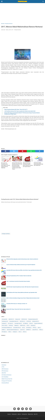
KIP (23, 327)
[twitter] (14, 151)
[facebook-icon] (14, 409)
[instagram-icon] (18, 409)
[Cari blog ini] (43, 1)
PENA (41, 329)
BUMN (3, 329)
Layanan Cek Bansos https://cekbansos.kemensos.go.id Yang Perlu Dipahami (20, 264)
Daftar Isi (19, 414)
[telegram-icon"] (30, 409)
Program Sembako (38, 323)
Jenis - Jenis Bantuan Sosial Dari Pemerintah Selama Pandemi (18, 281)
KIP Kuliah (28, 327)
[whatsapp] (31, 151)
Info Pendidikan (5, 376)
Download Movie (5, 382)
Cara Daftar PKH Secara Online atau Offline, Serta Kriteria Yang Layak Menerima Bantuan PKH (24, 270)
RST (20, 331)
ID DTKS (29, 321)
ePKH (24, 331)
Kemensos (4, 364)
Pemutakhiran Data (13, 321)
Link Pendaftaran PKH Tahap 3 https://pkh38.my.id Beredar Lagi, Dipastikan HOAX (21, 292)
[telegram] (39, 151)
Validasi (16, 325)
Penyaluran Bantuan (33, 319)
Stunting (33, 325)
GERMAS (28, 329)
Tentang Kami (14, 414)
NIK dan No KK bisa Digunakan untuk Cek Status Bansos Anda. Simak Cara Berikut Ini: (22, 259)
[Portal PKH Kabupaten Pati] (22, 1)
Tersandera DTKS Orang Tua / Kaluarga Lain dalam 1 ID (16, 303)
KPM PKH (24, 319)
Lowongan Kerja (18, 323)
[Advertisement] (22, 13)
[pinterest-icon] (26, 409)
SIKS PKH (4, 372)
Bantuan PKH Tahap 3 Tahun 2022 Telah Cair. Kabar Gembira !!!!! (18, 309)
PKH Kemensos (5, 370)
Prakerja (15, 331)
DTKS (31, 323)
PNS (9, 331)
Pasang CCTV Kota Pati (7, 380)
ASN (39, 327)
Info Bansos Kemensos (6, 374)
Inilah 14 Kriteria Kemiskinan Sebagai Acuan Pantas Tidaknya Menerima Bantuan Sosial (22, 298)
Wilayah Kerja (30, 414)
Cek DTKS (22, 321)
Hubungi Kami (24, 414)
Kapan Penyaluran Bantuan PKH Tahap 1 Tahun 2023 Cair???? (15, 109)
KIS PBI (11, 325)
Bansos (17, 319)
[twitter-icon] (22, 409)
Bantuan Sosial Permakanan (13, 329)
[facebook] (5, 151)
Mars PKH (36, 414)
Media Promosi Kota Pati (7, 378)
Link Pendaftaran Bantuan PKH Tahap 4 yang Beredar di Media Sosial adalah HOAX (19, 111)
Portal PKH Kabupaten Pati (24, 418)
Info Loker (10, 323)
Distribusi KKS (35, 321)
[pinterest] (22, 151)
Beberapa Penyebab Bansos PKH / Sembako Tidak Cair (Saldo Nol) (18, 275)
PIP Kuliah (4, 331)
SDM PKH (11, 319)
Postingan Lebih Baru (6, 233)
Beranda (9, 414)
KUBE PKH (22, 325)
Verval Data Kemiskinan (7, 327)
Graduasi (4, 323)
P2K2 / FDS (4, 325)
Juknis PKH (35, 329)
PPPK (34, 327)
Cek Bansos (5, 321)
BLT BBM (25, 323)
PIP (28, 325)
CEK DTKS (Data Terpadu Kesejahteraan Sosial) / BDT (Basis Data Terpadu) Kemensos (22, 286)
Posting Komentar (17, 29)
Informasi (4, 319)
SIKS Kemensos (5, 368)
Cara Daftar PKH (17, 327)
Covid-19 (22, 329)
